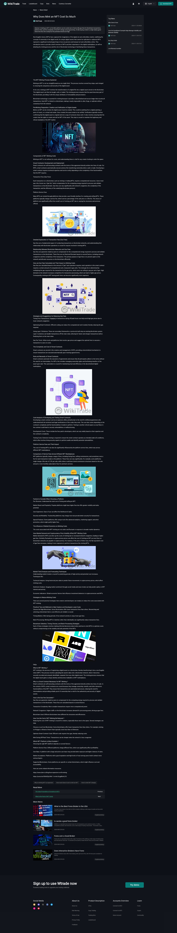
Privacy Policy (76, 920)
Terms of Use (75, 915)
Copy (41, 4)
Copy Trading (92, 910)
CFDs (89, 906)
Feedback (74, 924)
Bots (47, 4)
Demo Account (117, 915)
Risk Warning (75, 910)
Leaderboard (33, 4)
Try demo (134, 885)
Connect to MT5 (117, 910)
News (54, 4)
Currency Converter (65, 4)
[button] (149, 4)
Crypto (139, 910)
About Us (74, 906)
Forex (138, 906)
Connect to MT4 (117, 906)
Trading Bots (92, 915)
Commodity (140, 915)
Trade (24, 4)
